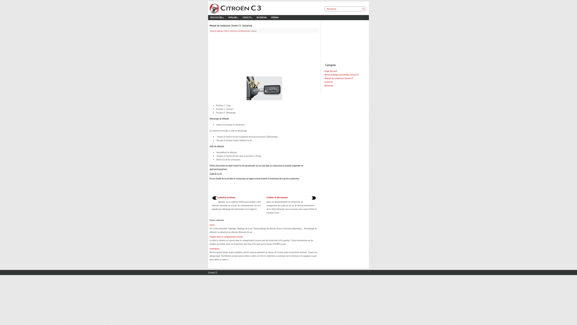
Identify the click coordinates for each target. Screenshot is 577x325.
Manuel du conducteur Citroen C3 (339, 78)
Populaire (233, 17)
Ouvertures (233, 31)
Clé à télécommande (243, 31)
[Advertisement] (264, 54)
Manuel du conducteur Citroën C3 (219, 31)
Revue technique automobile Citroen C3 (342, 74)
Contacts (247, 17)
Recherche (262, 17)
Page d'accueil (217, 17)
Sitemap (275, 17)
